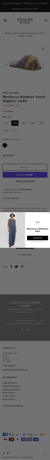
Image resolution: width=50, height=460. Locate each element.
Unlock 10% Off (37, 238)
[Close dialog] (49, 213)
